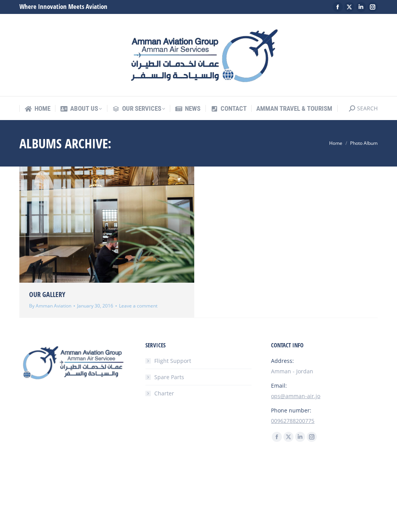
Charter (164, 393)
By (50, 305)
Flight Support (172, 360)
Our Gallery (47, 294)
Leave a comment (138, 305)
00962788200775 (292, 420)
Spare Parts (169, 377)
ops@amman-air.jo (295, 396)
